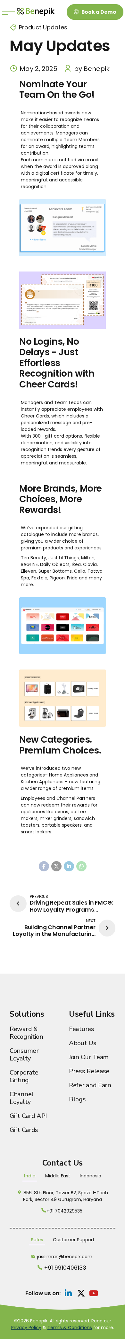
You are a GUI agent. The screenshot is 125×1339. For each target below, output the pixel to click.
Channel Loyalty (22, 1098)
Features (81, 1029)
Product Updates (43, 27)
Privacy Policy (26, 1327)
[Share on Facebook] (44, 866)
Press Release (89, 1071)
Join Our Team (89, 1057)
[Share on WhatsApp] (81, 866)
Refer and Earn (90, 1085)
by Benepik (92, 68)
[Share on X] (56, 866)
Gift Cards (24, 1130)
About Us (82, 1043)
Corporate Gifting (24, 1076)
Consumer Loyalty (24, 1054)
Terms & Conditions (69, 1327)
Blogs (77, 1099)
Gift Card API (28, 1116)
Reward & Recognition (26, 1033)
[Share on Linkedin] (69, 866)
